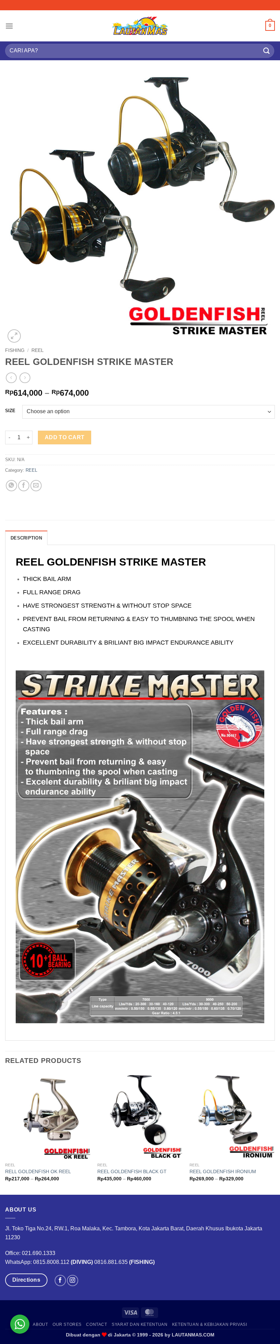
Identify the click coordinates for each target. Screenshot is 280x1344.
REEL (37, 350)
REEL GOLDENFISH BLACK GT (132, 1171)
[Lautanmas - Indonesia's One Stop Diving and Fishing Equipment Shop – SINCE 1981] (140, 26)
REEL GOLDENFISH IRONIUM (223, 1171)
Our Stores (67, 1324)
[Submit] (267, 51)
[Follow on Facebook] (60, 1280)
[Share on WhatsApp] (11, 485)
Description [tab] (26, 538)
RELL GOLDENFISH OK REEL (38, 1171)
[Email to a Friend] (36, 485)
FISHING (15, 350)
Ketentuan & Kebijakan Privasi (209, 1324)
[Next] (274, 1133)
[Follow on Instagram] (72, 1280)
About (40, 1324)
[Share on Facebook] (23, 485)
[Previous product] (24, 377)
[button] (9, 25)
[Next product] (11, 377)
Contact (96, 1324)
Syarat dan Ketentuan (139, 1324)
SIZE (10, 410)
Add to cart (65, 437)
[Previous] (5, 1133)
